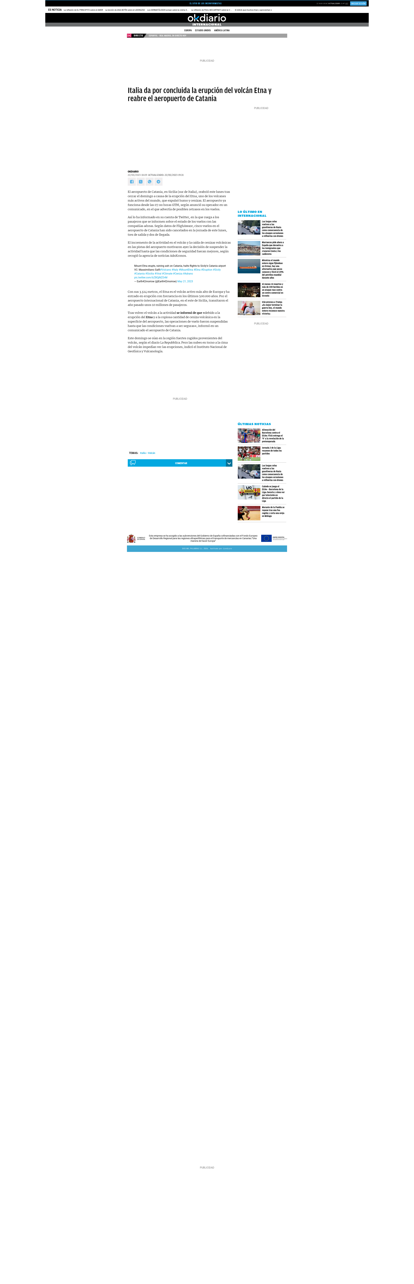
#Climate (167, 273)
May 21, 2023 (185, 281)
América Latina (222, 30)
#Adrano (188, 273)
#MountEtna (186, 269)
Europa (188, 30)
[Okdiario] (207, 18)
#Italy (175, 269)
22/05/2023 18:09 (137, 175)
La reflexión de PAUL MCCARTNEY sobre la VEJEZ (213, 10)
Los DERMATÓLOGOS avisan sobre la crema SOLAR (169, 10)
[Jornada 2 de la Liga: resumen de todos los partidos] (250, 453)
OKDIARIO (133, 171)
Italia (143, 453)
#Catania (139, 273)
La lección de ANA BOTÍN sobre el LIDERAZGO (125, 10)
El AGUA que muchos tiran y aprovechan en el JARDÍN (258, 10)
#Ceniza (177, 273)
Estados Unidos (203, 30)
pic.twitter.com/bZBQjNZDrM (150, 277)
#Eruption (206, 269)
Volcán (151, 453)
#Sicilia (149, 273)
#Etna (197, 269)
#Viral (158, 273)
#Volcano (165, 269)
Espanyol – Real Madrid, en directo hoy (167, 35)
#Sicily (217, 269)
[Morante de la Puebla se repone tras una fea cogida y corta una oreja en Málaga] (250, 513)
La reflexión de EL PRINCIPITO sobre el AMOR (83, 10)
